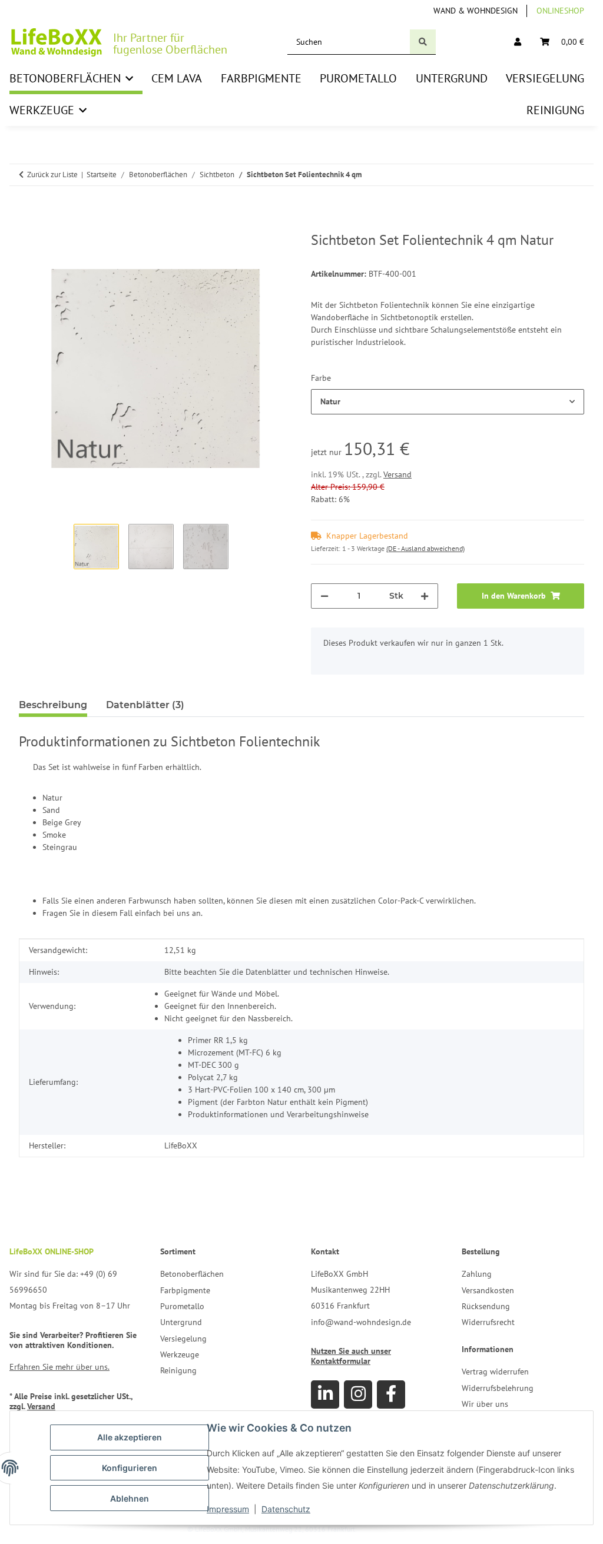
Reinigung (178, 1370)
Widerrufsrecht (488, 1322)
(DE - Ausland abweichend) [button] (425, 548)
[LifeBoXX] (56, 42)
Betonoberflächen (192, 1274)
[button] (518, 42)
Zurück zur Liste (52, 175)
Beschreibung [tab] (53, 704)
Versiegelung (183, 1338)
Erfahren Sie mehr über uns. (59, 1367)
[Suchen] (423, 42)
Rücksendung (486, 1306)
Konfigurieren (129, 1468)
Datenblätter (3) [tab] (145, 704)
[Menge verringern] (324, 596)
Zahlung (477, 1274)
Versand (397, 474)
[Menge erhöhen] (425, 596)
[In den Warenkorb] (28, 225)
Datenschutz (285, 1509)
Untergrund (181, 1322)
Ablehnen (129, 1498)
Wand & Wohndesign (475, 10)
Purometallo (182, 1306)
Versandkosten (488, 1290)
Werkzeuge (179, 1354)
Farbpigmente (185, 1290)
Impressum (228, 1509)
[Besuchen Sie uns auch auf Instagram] (358, 1394)
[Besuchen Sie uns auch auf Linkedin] (325, 1394)
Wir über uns (485, 1404)
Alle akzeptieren (129, 1437)
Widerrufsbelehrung (498, 1388)
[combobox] (447, 401)
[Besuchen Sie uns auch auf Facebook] (391, 1394)
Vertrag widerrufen (495, 1371)
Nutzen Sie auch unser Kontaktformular (351, 1356)
